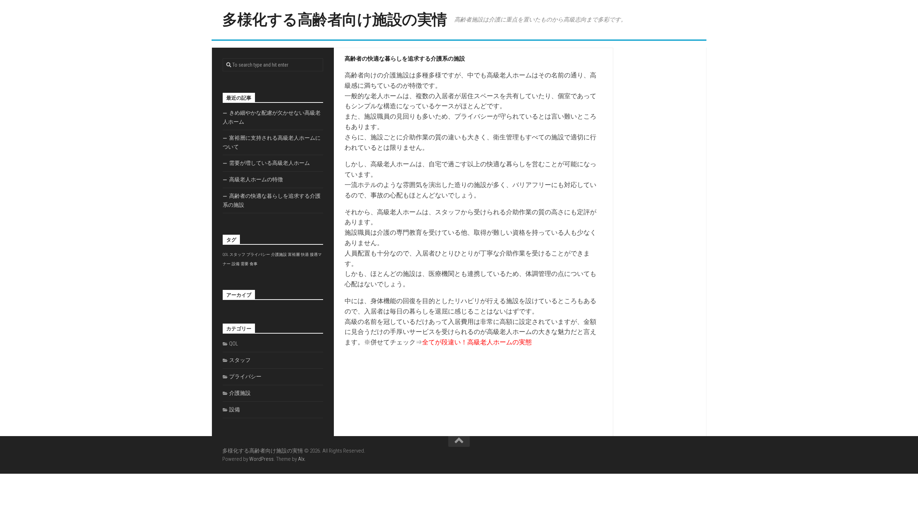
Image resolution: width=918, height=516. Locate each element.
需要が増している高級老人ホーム (269, 163)
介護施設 (279, 254)
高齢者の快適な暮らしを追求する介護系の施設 (272, 200)
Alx (301, 459)
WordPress (261, 459)
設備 (236, 264)
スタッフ (237, 254)
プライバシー (258, 254)
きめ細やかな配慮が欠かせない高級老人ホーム (272, 117)
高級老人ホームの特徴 (256, 179)
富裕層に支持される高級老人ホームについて (272, 142)
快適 (305, 254)
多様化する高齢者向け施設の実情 (334, 19)
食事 (253, 264)
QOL (225, 254)
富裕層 (294, 254)
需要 (245, 264)
